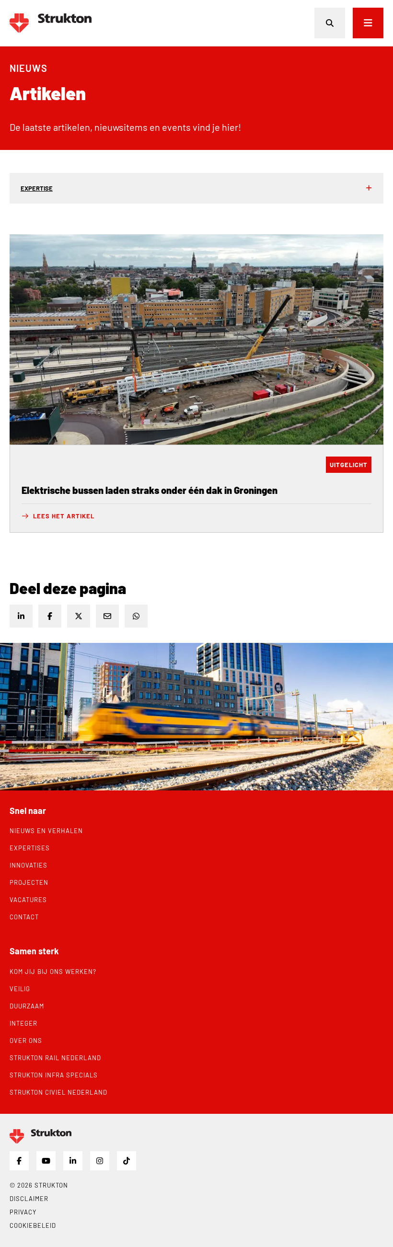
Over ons (26, 1040)
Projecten (29, 882)
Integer (23, 1023)
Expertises (30, 848)
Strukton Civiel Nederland (58, 1092)
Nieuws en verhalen (46, 831)
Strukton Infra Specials (54, 1075)
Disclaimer (29, 1198)
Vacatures (28, 900)
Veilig (20, 989)
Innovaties (28, 865)
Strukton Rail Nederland (55, 1058)
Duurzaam (27, 1006)
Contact (24, 917)
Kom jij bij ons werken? (53, 971)
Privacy (23, 1212)
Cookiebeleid (33, 1225)
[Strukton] (51, 23)
